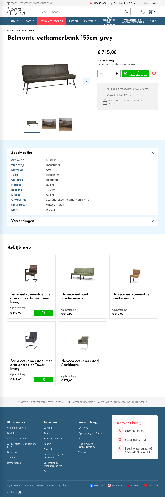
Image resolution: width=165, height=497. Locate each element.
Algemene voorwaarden (20, 485)
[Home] (16, 11)
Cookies (63, 485)
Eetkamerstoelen (26, 30)
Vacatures (83, 452)
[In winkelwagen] (43, 313)
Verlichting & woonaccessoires (53, 464)
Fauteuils (49, 449)
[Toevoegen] (154, 73)
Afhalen (11, 457)
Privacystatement (46, 485)
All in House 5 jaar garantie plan (22, 445)
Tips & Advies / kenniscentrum (86, 445)
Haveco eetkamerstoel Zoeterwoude (131, 296)
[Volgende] (86, 81)
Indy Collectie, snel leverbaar (54, 456)
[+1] (117, 73)
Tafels (47, 433)
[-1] (101, 73)
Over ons (83, 427)
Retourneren (14, 463)
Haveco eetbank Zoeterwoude (75, 296)
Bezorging (12, 452)
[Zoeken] (127, 11)
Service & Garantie (17, 438)
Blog (80, 438)
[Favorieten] (143, 11)
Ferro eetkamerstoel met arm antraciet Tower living (31, 365)
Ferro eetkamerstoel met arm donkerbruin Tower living (31, 298)
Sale (46, 471)
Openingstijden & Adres (91, 433)
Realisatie (12, 492)
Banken (48, 427)
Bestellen (12, 433)
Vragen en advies (16, 427)
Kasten (47, 443)
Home (10, 30)
